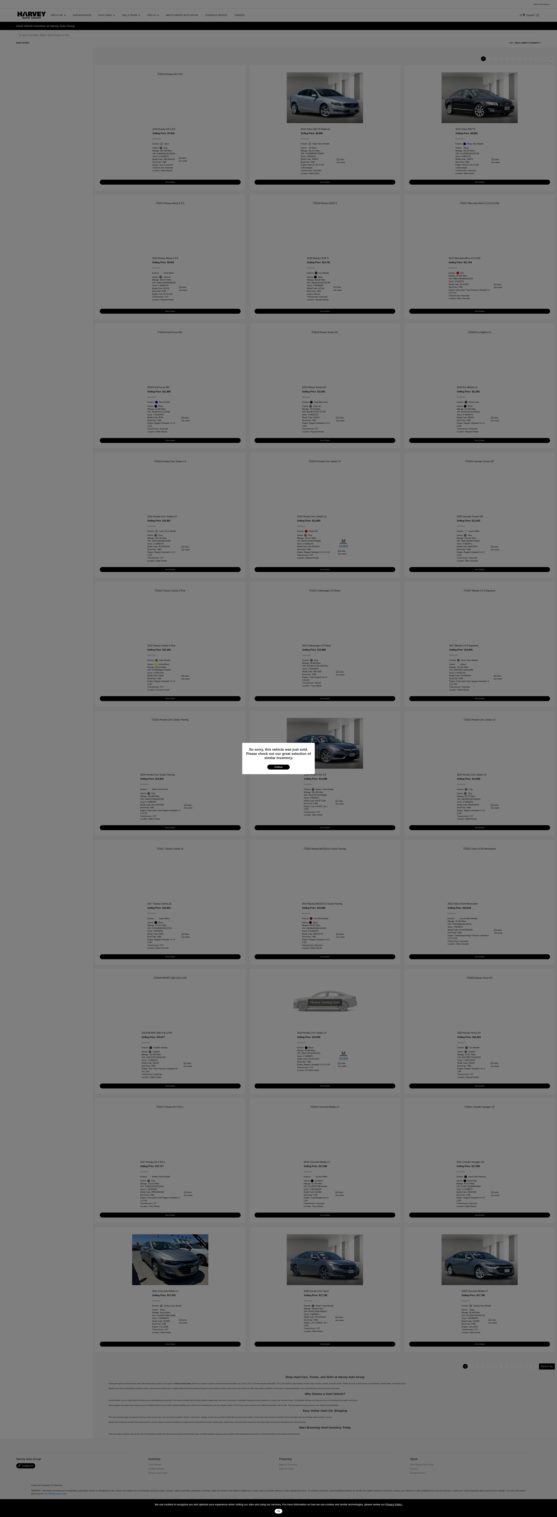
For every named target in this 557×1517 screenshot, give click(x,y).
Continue (278, 767)
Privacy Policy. (394, 1504)
